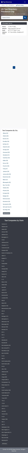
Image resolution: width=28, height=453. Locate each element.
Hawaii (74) (4, 271)
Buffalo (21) (6, 144)
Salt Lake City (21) (7, 207)
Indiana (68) (4, 284)
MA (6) (3, 300)
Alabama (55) (4, 226)
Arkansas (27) (5, 234)
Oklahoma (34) (5, 371)
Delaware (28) (5, 250)
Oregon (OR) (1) (5, 379)
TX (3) (3, 403)
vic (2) (3, 416)
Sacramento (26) (7, 204)
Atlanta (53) (5, 136)
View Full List (6, 213)
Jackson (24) (6, 171)
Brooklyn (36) (6, 141)
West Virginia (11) (5, 429)
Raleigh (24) (5, 196)
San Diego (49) (6, 209)
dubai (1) (4, 255)
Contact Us (5, 449)
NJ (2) (3, 355)
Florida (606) (4, 263)
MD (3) (3, 311)
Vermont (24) (4, 413)
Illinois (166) (4, 282)
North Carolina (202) (6, 361)
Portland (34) (6, 193)
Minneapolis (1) (5, 318)
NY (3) (3, 366)
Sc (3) (3, 387)
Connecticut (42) (5, 247)
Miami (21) (5, 179)
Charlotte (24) (6, 147)
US (6, 5)
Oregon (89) (4, 377)
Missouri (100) (5, 326)
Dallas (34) (5, 160)
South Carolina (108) (6, 390)
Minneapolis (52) (7, 182)
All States (4, 443)
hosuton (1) (4, 274)
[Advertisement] (14, 51)
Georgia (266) (5, 268)
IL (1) (3, 279)
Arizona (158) (5, 231)
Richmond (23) (6, 198)
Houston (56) (6, 166)
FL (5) (3, 260)
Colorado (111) (5, 245)
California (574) (5, 242)
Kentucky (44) (5, 295)
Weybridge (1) (5, 435)
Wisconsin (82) (5, 437)
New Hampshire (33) (6, 345)
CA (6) (3, 239)
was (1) (3, 424)
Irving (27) (5, 168)
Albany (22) (5, 133)
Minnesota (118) (5, 321)
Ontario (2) (4, 374)
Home (3, 5)
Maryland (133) (5, 305)
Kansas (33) (4, 292)
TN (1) (3, 400)
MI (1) (3, 313)
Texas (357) (4, 398)
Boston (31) (6, 138)
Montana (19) (4, 329)
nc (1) (3, 337)
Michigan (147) (5, 316)
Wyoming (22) (5, 440)
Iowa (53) (4, 287)
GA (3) (3, 266)
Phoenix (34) (6, 190)
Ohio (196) (4, 369)
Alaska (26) (4, 229)
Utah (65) (4, 411)
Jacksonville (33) (7, 174)
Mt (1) (3, 332)
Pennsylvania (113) (6, 382)
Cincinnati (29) (6, 152)
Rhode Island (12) (5, 384)
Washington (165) (5, 427)
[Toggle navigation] (25, 2)
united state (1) (5, 406)
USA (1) (3, 408)
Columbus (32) (6, 157)
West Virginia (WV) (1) (6, 432)
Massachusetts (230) (6, 308)
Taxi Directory (7, 2)
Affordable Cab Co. (7, 23)
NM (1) (3, 358)
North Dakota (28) (5, 363)
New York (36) (6, 185)
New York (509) (5, 353)
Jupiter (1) (4, 289)
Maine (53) (4, 303)
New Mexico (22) (5, 350)
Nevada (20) (4, 342)
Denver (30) (5, 163)
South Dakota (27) (6, 392)
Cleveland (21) (6, 155)
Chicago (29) (6, 149)
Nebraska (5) (4, 340)
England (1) (4, 258)
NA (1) (3, 334)
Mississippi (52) (5, 324)
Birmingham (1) (5, 237)
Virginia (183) (4, 419)
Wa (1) (3, 421)
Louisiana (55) (5, 297)
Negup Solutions (16, 449)
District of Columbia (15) (7, 253)
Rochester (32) (6, 201)
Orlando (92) (6, 187)
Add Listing (20, 5)
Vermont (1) (4, 224)
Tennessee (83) (5, 395)
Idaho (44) (4, 276)
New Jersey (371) (5, 348)
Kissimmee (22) (6, 177)
